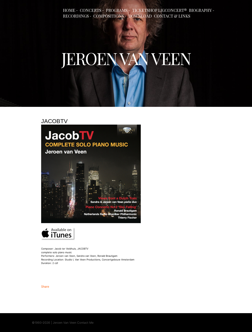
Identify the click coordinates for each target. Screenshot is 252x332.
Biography (200, 10)
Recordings (76, 16)
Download (140, 16)
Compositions (108, 16)
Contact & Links (172, 16)
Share (45, 286)
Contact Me (85, 322)
